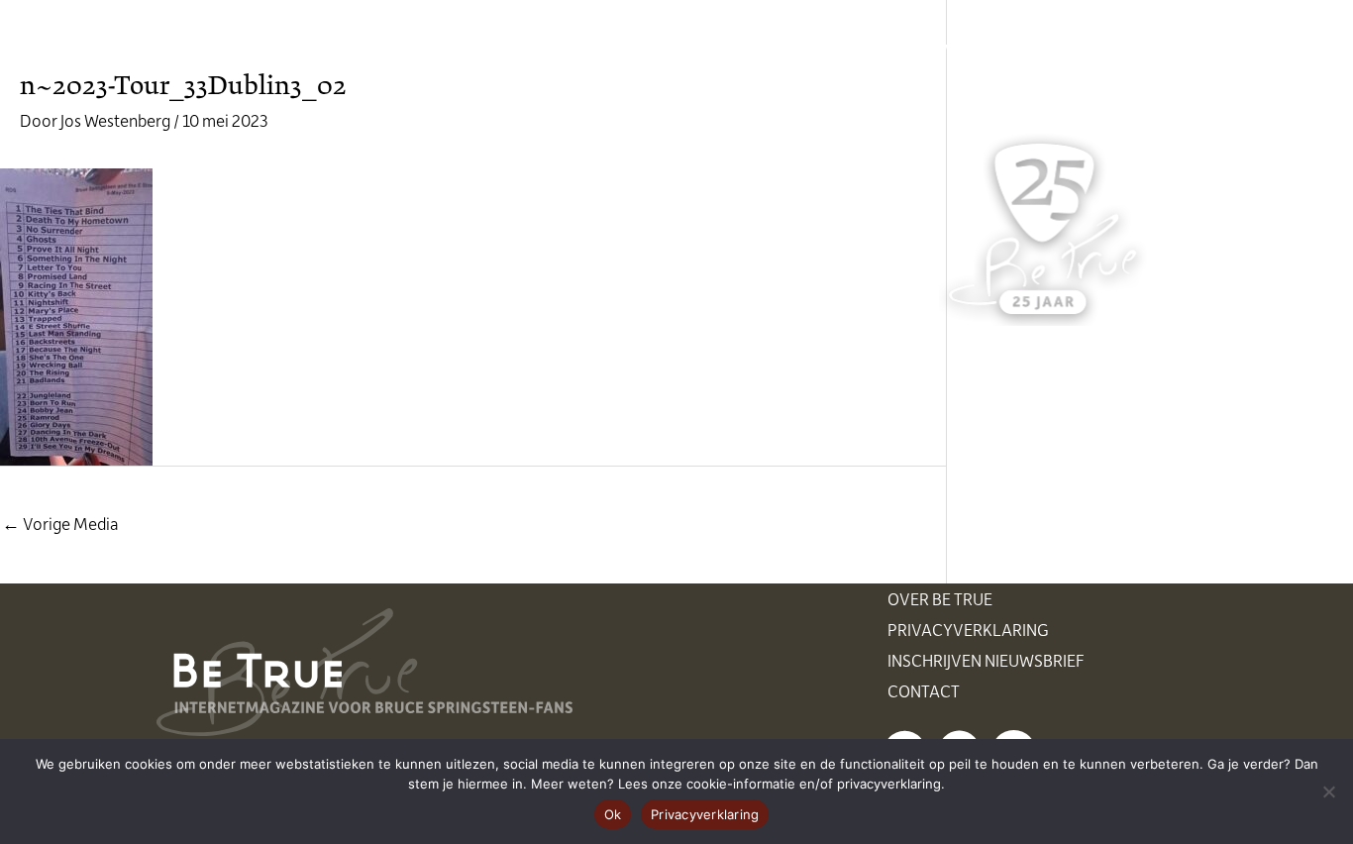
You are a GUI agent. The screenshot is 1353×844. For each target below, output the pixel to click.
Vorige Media (60, 523)
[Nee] (1328, 791)
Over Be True (939, 598)
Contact (923, 690)
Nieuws (493, 49)
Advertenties (978, 49)
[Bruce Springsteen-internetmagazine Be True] (257, 46)
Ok (613, 814)
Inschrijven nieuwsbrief (986, 660)
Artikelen (731, 49)
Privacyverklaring (968, 629)
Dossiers (847, 49)
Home (402, 49)
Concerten (606, 49)
